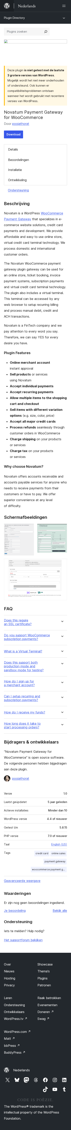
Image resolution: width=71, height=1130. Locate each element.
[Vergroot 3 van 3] (62, 564)
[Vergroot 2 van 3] (62, 529)
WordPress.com (17, 1032)
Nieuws (9, 971)
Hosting (9, 978)
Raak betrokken (49, 998)
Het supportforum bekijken (23, 940)
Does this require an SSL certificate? (18, 622)
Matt (9, 1038)
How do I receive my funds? (24, 712)
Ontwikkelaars (14, 1012)
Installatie (15, 170)
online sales (58, 853)
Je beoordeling (15, 911)
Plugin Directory (14, 17)
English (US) (59, 844)
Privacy (9, 985)
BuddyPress (14, 1052)
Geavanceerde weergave (22, 881)
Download (14, 134)
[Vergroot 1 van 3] (29, 529)
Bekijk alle (60, 911)
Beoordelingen (18, 160)
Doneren (45, 1012)
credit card (42, 853)
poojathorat (20, 124)
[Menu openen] (64, 6)
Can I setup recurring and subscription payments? (22, 698)
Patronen (44, 985)
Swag (43, 1019)
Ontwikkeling (17, 180)
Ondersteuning (18, 190)
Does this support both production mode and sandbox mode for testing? (24, 666)
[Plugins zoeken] (46, 32)
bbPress (12, 1046)
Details (13, 149)
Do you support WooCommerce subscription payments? (27, 637)
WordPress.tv (15, 1019)
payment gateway (55, 861)
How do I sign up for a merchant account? (19, 683)
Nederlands (21, 1070)
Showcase (45, 964)
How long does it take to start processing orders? (22, 725)
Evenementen (47, 1005)
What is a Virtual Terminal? (23, 651)
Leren (8, 998)
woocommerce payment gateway (49, 869)
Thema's (43, 971)
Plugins (42, 978)
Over (7, 964)
